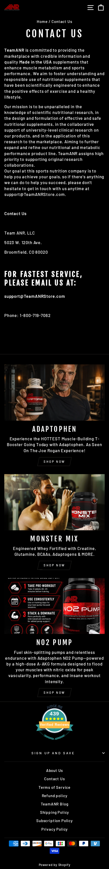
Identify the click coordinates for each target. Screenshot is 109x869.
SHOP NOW (54, 461)
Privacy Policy (54, 829)
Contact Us (54, 778)
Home (42, 21)
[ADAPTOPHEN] (54, 392)
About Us (54, 770)
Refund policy (54, 795)
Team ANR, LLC (19, 232)
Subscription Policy (54, 820)
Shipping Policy (54, 812)
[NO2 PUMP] (54, 606)
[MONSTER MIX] (54, 502)
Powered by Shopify (54, 865)
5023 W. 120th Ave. (23, 242)
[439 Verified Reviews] (54, 741)
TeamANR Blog (54, 804)
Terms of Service (54, 787)
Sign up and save (53, 753)
